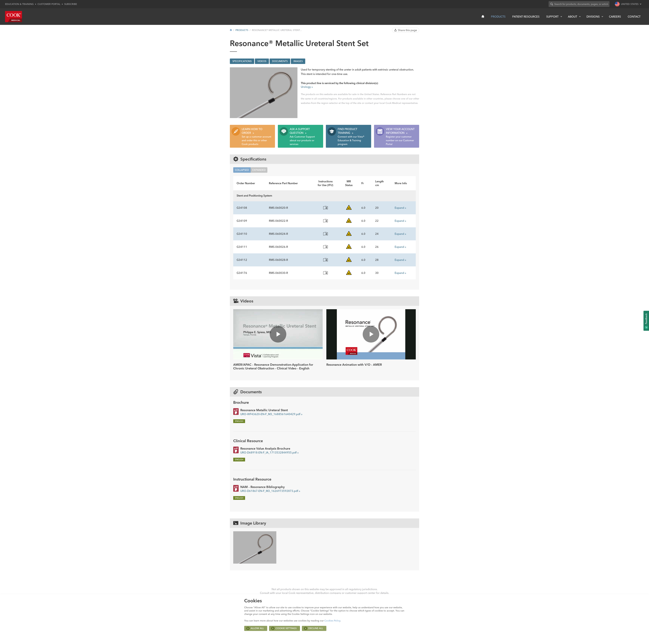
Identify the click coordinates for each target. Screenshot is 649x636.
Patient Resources (525, 16)
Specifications (242, 61)
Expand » (400, 207)
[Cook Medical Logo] (13, 16)
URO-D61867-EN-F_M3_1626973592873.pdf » (270, 491)
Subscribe (70, 4)
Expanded (259, 170)
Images (298, 61)
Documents (280, 61)
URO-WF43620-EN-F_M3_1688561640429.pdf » (271, 414)
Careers (615, 16)
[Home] (483, 16)
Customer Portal (49, 4)
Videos (261, 61)
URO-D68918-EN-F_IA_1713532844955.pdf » (269, 452)
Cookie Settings (286, 628)
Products (498, 16)
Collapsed (242, 170)
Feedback (646, 319)
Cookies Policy (332, 620)
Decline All (315, 628)
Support (552, 16)
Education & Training (19, 4)
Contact (634, 16)
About (572, 16)
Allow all (257, 628)
